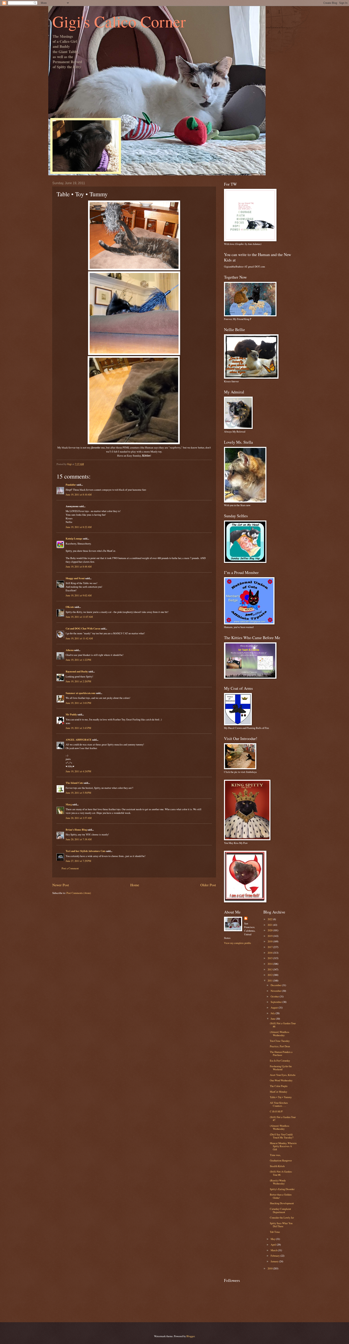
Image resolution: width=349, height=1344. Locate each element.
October (275, 996)
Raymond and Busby (77, 671)
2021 (270, 925)
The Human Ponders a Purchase (281, 1053)
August (275, 1007)
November (276, 991)
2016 (270, 952)
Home (134, 884)
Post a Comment (70, 868)
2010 (270, 1268)
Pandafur (71, 484)
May (273, 1239)
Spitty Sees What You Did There (281, 1224)
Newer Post (60, 884)
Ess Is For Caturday (280, 1060)
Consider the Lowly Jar (282, 1217)
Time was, (275, 1155)
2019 (270, 936)
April (274, 1244)
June (273, 1018)
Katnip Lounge (74, 538)
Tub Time (275, 1232)
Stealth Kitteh (277, 1166)
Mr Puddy (71, 714)
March (274, 1250)
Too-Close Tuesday (280, 1041)
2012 (270, 975)
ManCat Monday (278, 1091)
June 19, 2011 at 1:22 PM (78, 660)
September (276, 1002)
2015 (270, 958)
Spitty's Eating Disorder (282, 1189)
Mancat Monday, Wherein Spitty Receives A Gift (283, 1146)
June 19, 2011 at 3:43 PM (78, 728)
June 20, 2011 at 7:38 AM (78, 839)
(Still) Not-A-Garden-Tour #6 (281, 1173)
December (276, 985)
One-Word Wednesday (281, 1080)
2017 (270, 947)
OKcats (70, 607)
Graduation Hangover (281, 1160)
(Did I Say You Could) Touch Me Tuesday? (281, 1136)
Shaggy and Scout (75, 578)
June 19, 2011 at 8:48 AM (78, 566)
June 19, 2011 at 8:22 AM (78, 527)
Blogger (190, 1336)
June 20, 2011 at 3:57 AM (78, 818)
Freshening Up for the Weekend (281, 1067)
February (275, 1255)
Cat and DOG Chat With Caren (83, 628)
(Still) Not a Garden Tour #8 (283, 1024)
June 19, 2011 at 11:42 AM (79, 638)
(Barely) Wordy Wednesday (278, 1182)
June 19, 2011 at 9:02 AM (78, 595)
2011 (270, 980)
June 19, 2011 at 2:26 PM (78, 681)
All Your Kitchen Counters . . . (279, 1104)
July (273, 1013)
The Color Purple (279, 1086)
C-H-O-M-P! (276, 1111)
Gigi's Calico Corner (119, 21)
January (275, 1261)
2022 (270, 919)
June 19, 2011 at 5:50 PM (78, 792)
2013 (270, 969)
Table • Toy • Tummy (281, 1097)
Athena (70, 650)
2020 (270, 930)
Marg (69, 804)
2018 (270, 941)
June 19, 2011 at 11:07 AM (79, 617)
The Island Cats (74, 783)
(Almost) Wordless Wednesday (279, 1033)
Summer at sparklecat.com (80, 693)
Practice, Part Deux (280, 1046)
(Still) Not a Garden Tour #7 (283, 1118)
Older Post (208, 884)
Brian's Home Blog (76, 829)
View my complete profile (237, 943)
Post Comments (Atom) (78, 893)
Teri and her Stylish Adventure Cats (86, 851)
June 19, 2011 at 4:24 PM (78, 771)
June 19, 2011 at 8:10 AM (78, 494)
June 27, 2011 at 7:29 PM (78, 861)
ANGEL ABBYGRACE (78, 739)
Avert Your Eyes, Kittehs (282, 1075)
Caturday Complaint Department (280, 1210)
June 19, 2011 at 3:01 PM (78, 703)
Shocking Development (282, 1203)
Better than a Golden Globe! (280, 1196)
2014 (270, 964)
